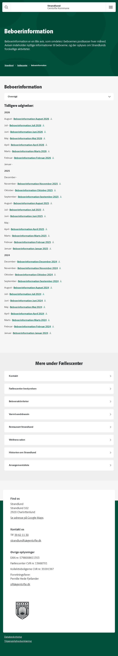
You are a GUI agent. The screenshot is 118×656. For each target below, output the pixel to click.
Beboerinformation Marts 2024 (29, 320)
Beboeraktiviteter (19, 401)
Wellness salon (17, 440)
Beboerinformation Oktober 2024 (34, 275)
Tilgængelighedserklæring (18, 641)
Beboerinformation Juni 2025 (26, 216)
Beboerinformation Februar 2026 (32, 158)
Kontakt (13, 376)
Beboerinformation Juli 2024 (25, 294)
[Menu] (111, 7)
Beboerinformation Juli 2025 (25, 210)
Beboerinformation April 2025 (27, 229)
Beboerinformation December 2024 (37, 262)
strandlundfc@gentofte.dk (25, 541)
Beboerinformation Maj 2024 (26, 307)
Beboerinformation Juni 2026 (26, 132)
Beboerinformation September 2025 (38, 197)
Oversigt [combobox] (12, 96)
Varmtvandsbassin (19, 414)
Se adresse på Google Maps (26, 518)
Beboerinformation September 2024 (38, 281)
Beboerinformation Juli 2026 (25, 125)
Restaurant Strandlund (21, 427)
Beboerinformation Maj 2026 (26, 138)
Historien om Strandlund (22, 452)
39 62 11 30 (21, 535)
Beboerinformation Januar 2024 (30, 333)
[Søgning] (6, 7)
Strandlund (9, 66)
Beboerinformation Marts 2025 (29, 236)
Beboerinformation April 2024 (27, 314)
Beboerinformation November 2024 (38, 268)
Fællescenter (22, 66)
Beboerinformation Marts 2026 (29, 151)
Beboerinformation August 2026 (31, 119)
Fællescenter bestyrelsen (22, 389)
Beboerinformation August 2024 (31, 288)
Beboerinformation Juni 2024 (26, 301)
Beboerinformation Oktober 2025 (34, 190)
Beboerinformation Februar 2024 (32, 326)
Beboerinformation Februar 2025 (32, 242)
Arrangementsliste (19, 465)
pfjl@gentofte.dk (20, 584)
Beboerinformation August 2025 (31, 203)
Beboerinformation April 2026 (27, 145)
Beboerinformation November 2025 (38, 184)
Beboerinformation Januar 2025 (30, 249)
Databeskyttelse (13, 637)
